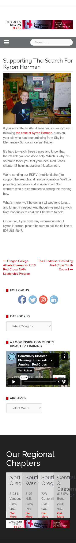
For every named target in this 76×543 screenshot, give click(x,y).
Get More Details (14, 517)
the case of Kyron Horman (34, 133)
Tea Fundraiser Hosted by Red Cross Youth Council (55, 265)
